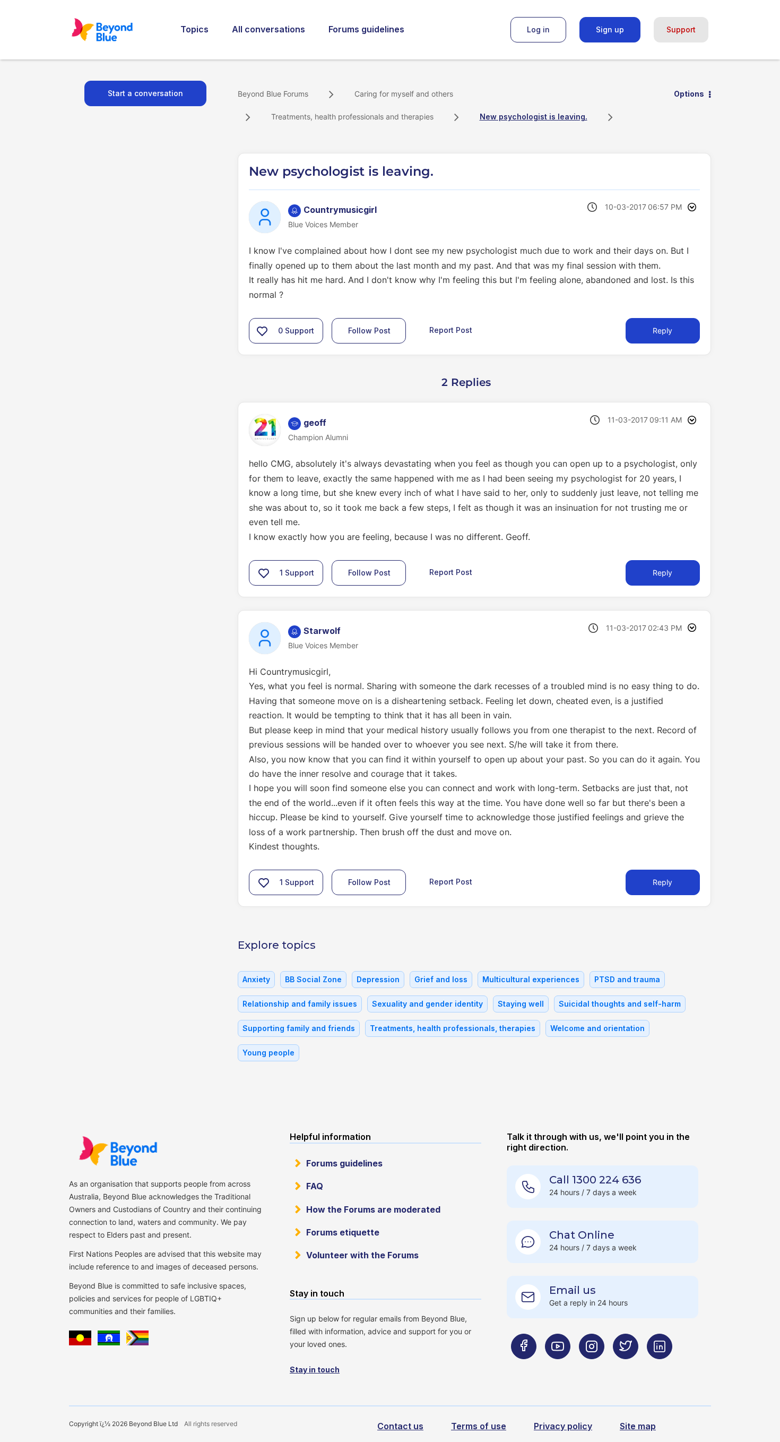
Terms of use (478, 1426)
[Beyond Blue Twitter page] (626, 1367)
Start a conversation (145, 93)
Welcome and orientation (597, 1028)
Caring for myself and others (403, 93)
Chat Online (581, 1235)
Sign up (610, 29)
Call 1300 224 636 (595, 1179)
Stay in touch (315, 1369)
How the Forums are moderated (373, 1209)
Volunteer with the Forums (362, 1255)
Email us (572, 1290)
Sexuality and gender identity (427, 1003)
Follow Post (369, 330)
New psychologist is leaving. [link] (533, 116)
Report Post (450, 329)
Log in (538, 29)
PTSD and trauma (627, 979)
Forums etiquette (342, 1232)
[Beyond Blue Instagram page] (592, 1367)
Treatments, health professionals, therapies (452, 1028)
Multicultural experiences (530, 979)
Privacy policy (563, 1426)
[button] (262, 331)
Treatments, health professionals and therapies (352, 116)
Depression (378, 979)
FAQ (314, 1186)
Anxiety (256, 979)
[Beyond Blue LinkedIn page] (660, 1367)
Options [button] (689, 93)
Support (681, 29)
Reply (662, 330)
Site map (638, 1426)
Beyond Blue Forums (117, 30)
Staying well (521, 1003)
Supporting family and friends (298, 1028)
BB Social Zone (313, 979)
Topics (194, 29)
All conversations (268, 29)
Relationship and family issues (299, 1003)
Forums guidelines (366, 29)
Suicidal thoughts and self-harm (620, 1003)
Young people (268, 1052)
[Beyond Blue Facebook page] (524, 1367)
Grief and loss (440, 979)
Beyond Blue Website (118, 1151)
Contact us (400, 1426)
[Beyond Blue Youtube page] (558, 1367)
